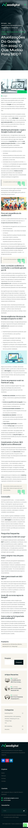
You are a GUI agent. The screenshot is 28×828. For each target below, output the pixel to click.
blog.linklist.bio (13, 141)
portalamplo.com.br (18, 612)
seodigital (4, 96)
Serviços (3, 775)
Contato (3, 781)
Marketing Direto (9, 713)
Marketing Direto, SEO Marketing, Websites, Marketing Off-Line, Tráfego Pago (12, 645)
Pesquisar (8, 658)
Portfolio (3, 778)
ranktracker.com (5, 326)
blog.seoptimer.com (6, 283)
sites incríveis (17, 451)
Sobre (3, 773)
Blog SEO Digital (17, 434)
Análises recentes (18, 170)
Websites (7, 729)
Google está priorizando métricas (9, 222)
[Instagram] (7, 760)
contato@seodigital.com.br (11, 798)
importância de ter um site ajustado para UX (16, 248)
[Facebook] (3, 760)
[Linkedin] (11, 760)
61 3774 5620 (7, 800)
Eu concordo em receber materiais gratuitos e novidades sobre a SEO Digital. (15, 816)
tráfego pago (11, 425)
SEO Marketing (8, 726)
